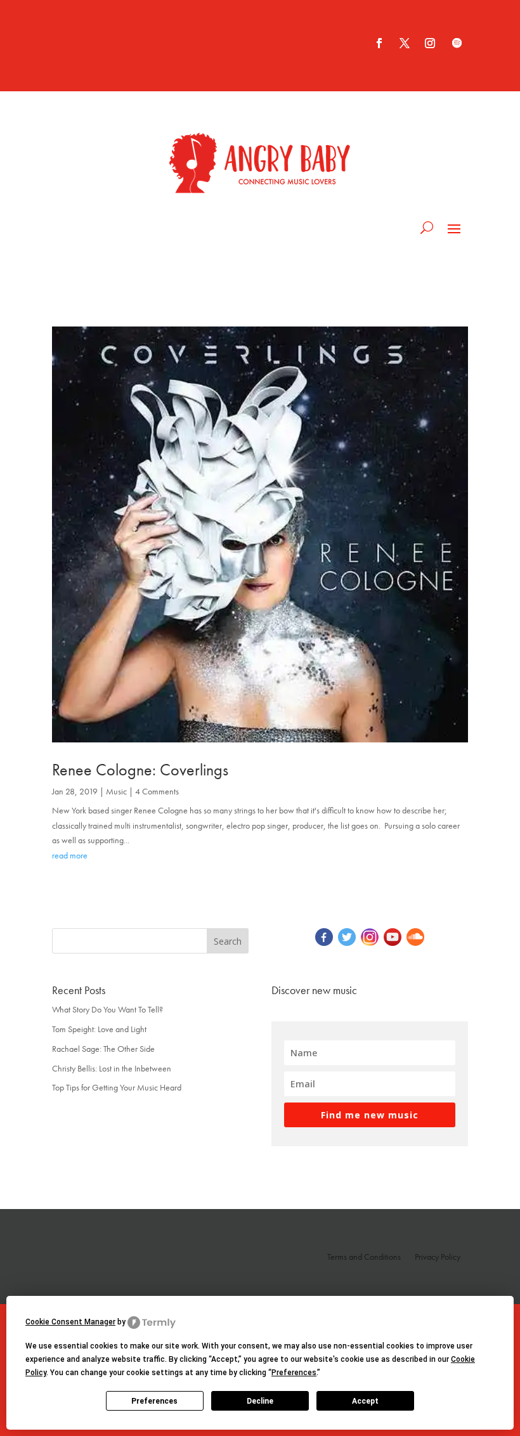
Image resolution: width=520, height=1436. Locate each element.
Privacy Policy (437, 1257)
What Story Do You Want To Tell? (107, 1009)
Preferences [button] (293, 1372)
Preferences (154, 1401)
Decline (260, 1401)
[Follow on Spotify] (456, 43)
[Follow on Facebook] (379, 43)
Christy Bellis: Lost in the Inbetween (111, 1068)
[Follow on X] (404, 43)
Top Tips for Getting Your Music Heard (116, 1087)
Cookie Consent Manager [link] (70, 1321)
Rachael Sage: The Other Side (103, 1048)
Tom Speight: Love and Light (99, 1029)
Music (116, 791)
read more (70, 855)
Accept (365, 1401)
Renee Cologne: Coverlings (140, 769)
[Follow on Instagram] (430, 43)
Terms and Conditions (364, 1257)
